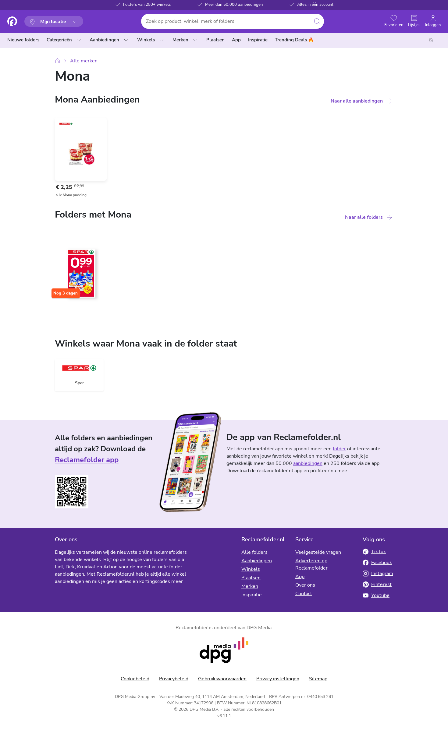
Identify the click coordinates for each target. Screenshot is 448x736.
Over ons (305, 585)
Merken (180, 40)
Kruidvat (86, 566)
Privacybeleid (173, 678)
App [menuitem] (236, 40)
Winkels (146, 40)
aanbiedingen (307, 463)
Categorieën (59, 40)
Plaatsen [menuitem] (215, 40)
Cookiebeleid (135, 678)
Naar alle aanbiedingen (357, 101)
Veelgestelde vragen (318, 552)
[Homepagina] (12, 21)
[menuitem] (24, 40)
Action (110, 566)
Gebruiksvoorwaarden (222, 678)
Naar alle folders (364, 217)
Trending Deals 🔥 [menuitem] (294, 40)
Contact (303, 593)
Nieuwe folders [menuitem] (23, 40)
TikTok (378, 552)
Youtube (380, 595)
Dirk (70, 566)
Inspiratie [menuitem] (258, 40)
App (299, 576)
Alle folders (254, 552)
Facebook (381, 563)
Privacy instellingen (277, 678)
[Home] (57, 61)
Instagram (382, 573)
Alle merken (84, 61)
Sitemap (318, 678)
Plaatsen (251, 577)
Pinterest (381, 584)
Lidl (59, 566)
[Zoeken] (317, 21)
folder (339, 448)
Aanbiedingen (104, 40)
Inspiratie (251, 594)
